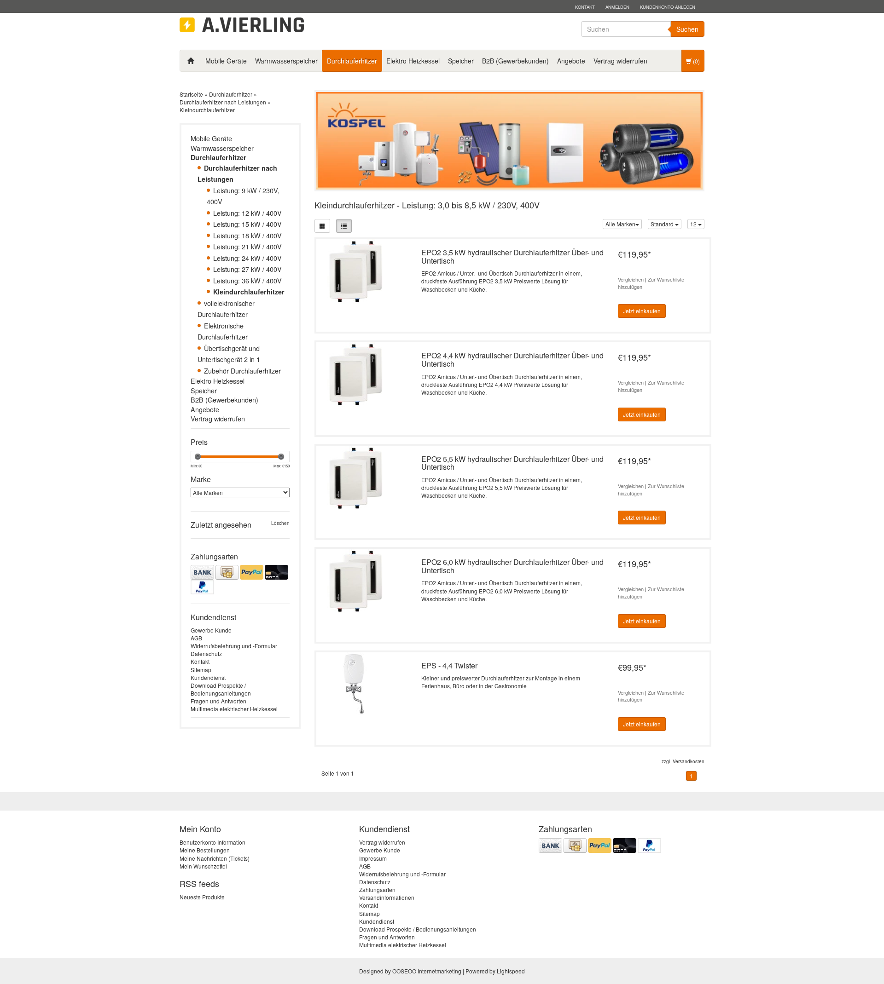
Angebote (571, 60)
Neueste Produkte (202, 897)
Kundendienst (208, 677)
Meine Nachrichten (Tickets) (215, 858)
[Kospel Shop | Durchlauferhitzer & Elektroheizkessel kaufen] (242, 25)
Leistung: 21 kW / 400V (247, 246)
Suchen (687, 29)
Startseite (191, 94)
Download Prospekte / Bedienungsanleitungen (221, 689)
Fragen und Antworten (218, 701)
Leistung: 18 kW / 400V (247, 235)
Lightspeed (511, 971)
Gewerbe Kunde (211, 630)
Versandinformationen (386, 897)
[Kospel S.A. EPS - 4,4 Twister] (355, 683)
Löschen (280, 523)
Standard (663, 224)
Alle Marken (620, 224)
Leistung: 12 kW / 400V (247, 213)
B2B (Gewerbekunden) (515, 60)
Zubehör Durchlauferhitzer (242, 370)
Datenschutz (206, 653)
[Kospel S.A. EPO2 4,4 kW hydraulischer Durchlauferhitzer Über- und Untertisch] (355, 374)
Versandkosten (688, 761)
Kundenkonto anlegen (667, 7)
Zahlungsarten (377, 889)
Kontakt (585, 7)
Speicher (461, 60)
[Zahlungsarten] (240, 579)
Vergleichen (631, 279)
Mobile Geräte (226, 60)
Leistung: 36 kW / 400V (247, 280)
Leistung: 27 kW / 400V (247, 269)
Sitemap (201, 669)
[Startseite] (190, 60)
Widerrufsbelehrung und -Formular (234, 646)
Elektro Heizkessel (413, 60)
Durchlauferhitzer (352, 60)
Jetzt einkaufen (642, 311)
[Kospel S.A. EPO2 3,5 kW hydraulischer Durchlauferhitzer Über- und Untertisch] (355, 270)
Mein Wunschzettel (203, 866)
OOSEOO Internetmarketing (426, 971)
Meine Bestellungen (205, 850)
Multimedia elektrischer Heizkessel (234, 709)
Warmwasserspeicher (286, 60)
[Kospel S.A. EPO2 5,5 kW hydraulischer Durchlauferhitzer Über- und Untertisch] (355, 477)
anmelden (617, 7)
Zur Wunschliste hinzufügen (651, 283)
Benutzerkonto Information (212, 842)
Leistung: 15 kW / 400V (247, 224)
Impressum (373, 858)
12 (694, 224)
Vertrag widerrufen (620, 60)
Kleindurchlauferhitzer (207, 110)
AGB (196, 638)
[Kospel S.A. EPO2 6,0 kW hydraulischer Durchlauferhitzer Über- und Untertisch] (355, 580)
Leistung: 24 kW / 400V (247, 258)
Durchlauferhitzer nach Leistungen (223, 102)
